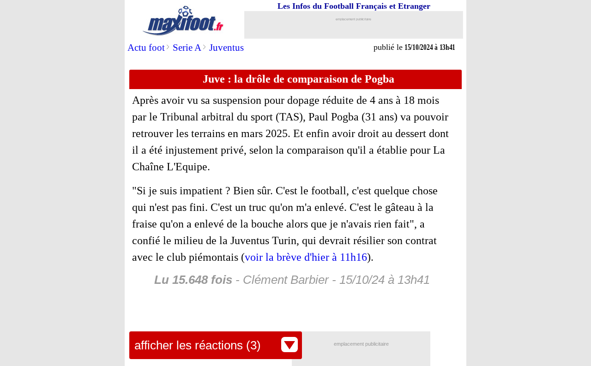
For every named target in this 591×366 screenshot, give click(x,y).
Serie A (187, 47)
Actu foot (146, 47)
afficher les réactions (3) (197, 345)
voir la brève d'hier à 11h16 (306, 257)
